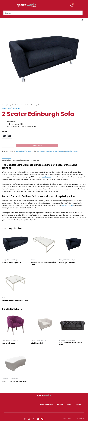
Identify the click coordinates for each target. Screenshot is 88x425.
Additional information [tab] (21, 160)
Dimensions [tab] (35, 160)
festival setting (67, 205)
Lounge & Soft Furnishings (15, 105)
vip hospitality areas (71, 151)
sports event (46, 177)
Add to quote (37, 145)
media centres (49, 151)
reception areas (59, 151)
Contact (78, 405)
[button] (82, 20)
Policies (60, 405)
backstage (41, 151)
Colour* (5, 131)
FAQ (69, 405)
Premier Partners (46, 405)
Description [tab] (6, 160)
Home (4, 105)
